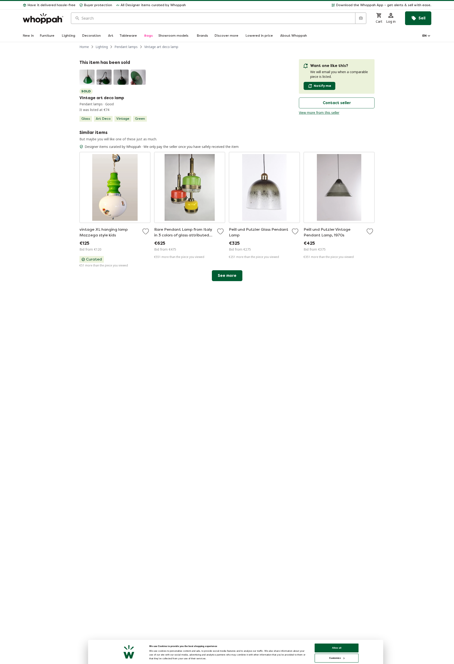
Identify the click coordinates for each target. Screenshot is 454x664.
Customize (335, 658)
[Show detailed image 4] (138, 77)
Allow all (336, 647)
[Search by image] (360, 18)
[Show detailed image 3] (121, 77)
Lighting (102, 46)
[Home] (43, 18)
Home (84, 46)
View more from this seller (319, 112)
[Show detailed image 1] (87, 77)
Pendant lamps (126, 46)
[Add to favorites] (145, 231)
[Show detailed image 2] (104, 77)
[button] (310, 5)
